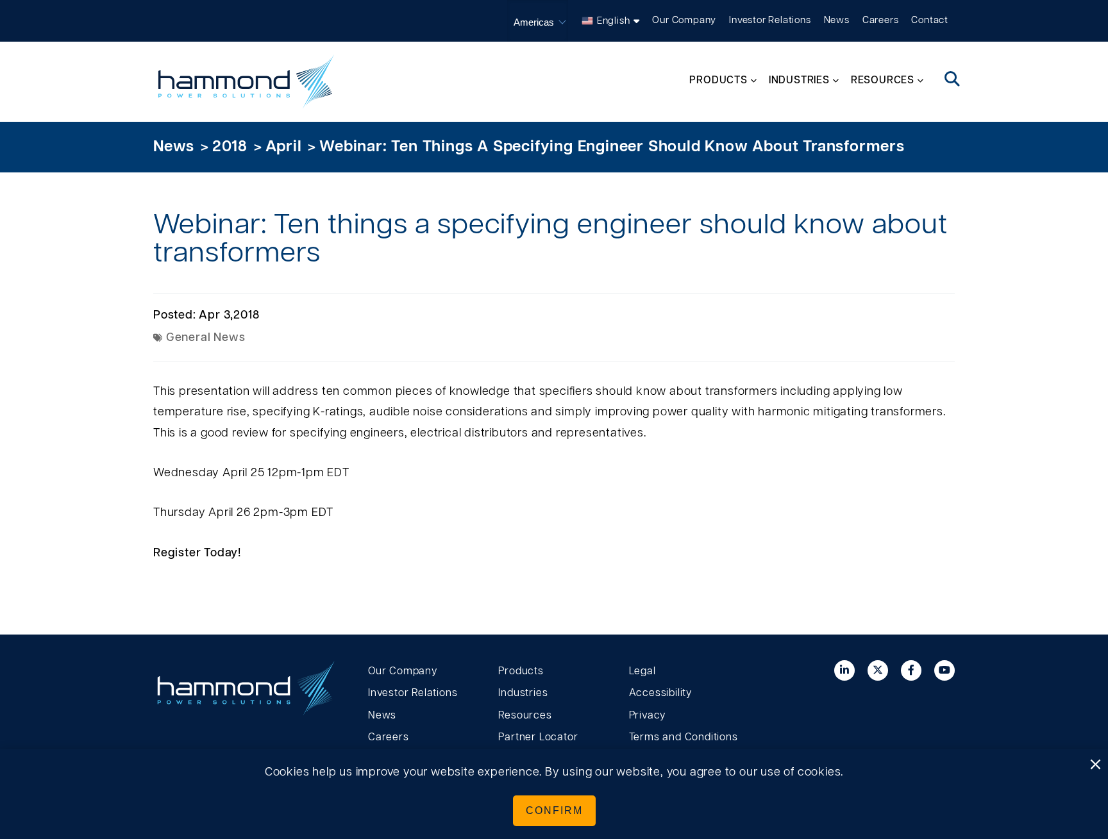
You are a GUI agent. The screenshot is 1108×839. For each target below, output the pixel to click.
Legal (642, 671)
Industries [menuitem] (799, 80)
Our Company (684, 20)
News (837, 20)
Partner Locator (538, 737)
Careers (880, 20)
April (283, 146)
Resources (524, 715)
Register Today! (197, 553)
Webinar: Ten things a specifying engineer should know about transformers (612, 146)
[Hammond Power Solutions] (246, 82)
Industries (523, 693)
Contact (929, 20)
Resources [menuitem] (882, 80)
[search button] (952, 80)
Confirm (554, 810)
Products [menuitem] (718, 80)
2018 (230, 146)
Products (520, 671)
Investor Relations (769, 20)
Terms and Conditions (683, 737)
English (613, 21)
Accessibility (660, 693)
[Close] (1095, 765)
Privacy (647, 715)
